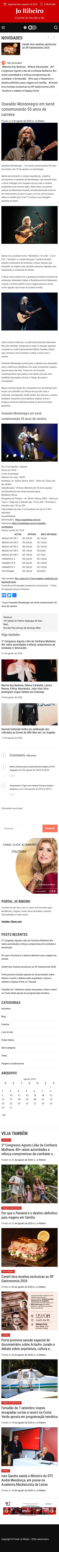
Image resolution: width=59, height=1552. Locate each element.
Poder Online (7, 1040)
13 (35, 1095)
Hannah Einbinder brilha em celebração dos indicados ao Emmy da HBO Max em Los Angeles (28, 730)
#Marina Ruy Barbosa (14, 66)
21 (43, 1099)
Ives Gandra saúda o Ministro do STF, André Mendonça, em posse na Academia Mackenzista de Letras (27, 1480)
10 (11, 1095)
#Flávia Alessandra (38, 66)
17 (11, 1099)
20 (35, 1099)
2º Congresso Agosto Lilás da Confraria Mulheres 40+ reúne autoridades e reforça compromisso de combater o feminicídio (28, 645)
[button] (53, 37)
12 (27, 1095)
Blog (3, 1016)
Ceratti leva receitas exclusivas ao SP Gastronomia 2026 (39, 46)
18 (19, 1099)
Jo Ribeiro (29, 10)
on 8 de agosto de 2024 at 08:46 (34, 770)
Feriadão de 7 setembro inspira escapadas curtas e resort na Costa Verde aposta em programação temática (29, 1412)
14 (43, 1095)
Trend (4, 1055)
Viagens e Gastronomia (12, 1063)
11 (19, 1095)
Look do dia (7, 1032)
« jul (3, 1115)
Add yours (31, 755)
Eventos (5, 1024)
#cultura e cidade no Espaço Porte (20, 90)
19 (27, 1099)
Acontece (5, 1008)
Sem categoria (8, 1047)
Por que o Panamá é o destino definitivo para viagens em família (29, 1215)
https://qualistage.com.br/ (28, 519)
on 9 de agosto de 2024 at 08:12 (36, 789)
